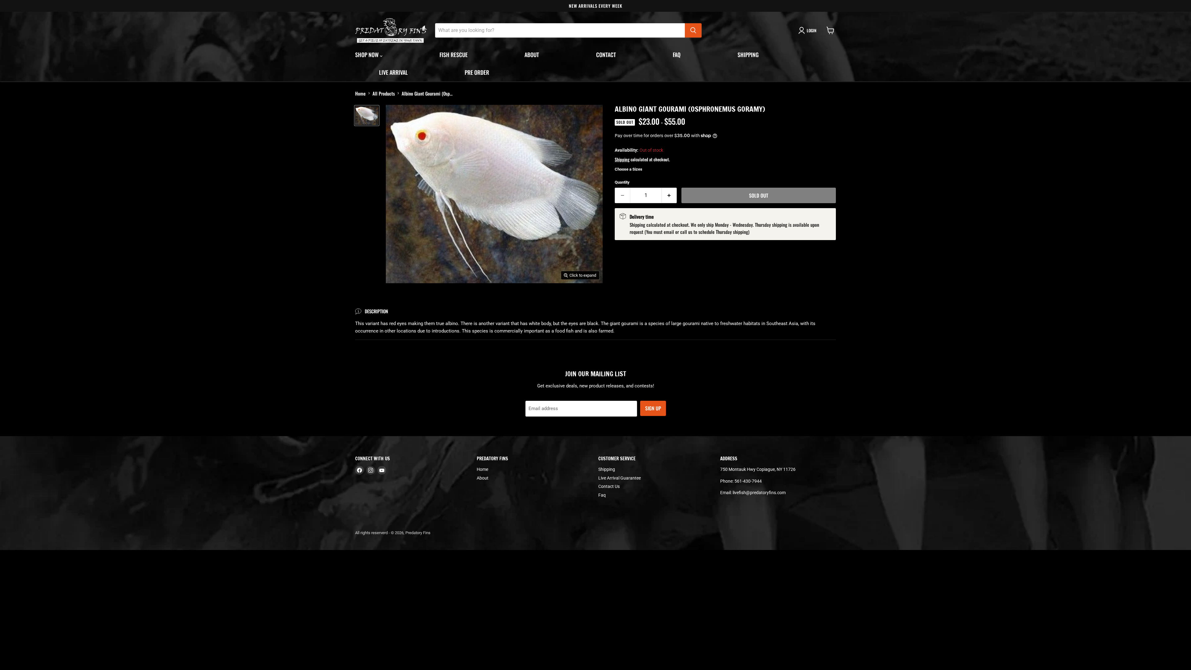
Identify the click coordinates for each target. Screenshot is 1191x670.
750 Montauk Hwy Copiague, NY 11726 (758, 469)
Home (360, 93)
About (531, 55)
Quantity (622, 182)
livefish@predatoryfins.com (759, 492)
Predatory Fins (417, 532)
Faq (676, 55)
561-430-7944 (748, 481)
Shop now (367, 55)
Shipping (748, 55)
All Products (383, 93)
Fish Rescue (453, 55)
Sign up (653, 408)
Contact (606, 55)
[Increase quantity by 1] (669, 195)
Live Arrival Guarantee (619, 478)
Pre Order (477, 72)
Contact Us (609, 486)
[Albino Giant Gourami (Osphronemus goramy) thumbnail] (367, 115)
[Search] (693, 30)
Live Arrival (393, 72)
